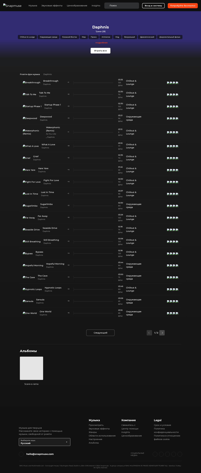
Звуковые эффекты (51, 5)
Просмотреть (96, 425)
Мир (84, 37)
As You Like (51, 134)
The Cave (43, 275)
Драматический (147, 37)
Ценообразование (77, 5)
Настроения (95, 439)
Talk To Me (44, 92)
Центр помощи (129, 428)
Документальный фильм (169, 37)
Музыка (33, 5)
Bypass (39, 252)
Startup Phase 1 (52, 104)
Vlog (117, 37)
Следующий (100, 332)
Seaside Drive (50, 228)
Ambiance (106, 37)
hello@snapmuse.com (40, 454)
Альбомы (94, 442)
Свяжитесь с (128, 425)
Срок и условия (162, 425)
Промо (94, 37)
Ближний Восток (69, 37)
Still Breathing (51, 240)
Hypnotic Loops (53, 287)
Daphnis (47, 84)
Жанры (93, 432)
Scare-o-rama (31, 384)
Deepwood (46, 116)
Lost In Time (47, 192)
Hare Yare (43, 168)
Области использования (102, 435)
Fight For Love (51, 180)
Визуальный (129, 37)
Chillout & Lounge (27, 37)
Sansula (40, 299)
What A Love (48, 144)
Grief (35, 156)
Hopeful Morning (55, 263)
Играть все (100, 50)
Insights (96, 5)
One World (45, 311)
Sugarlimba (46, 204)
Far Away (43, 216)
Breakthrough (50, 81)
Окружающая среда (48, 37)
